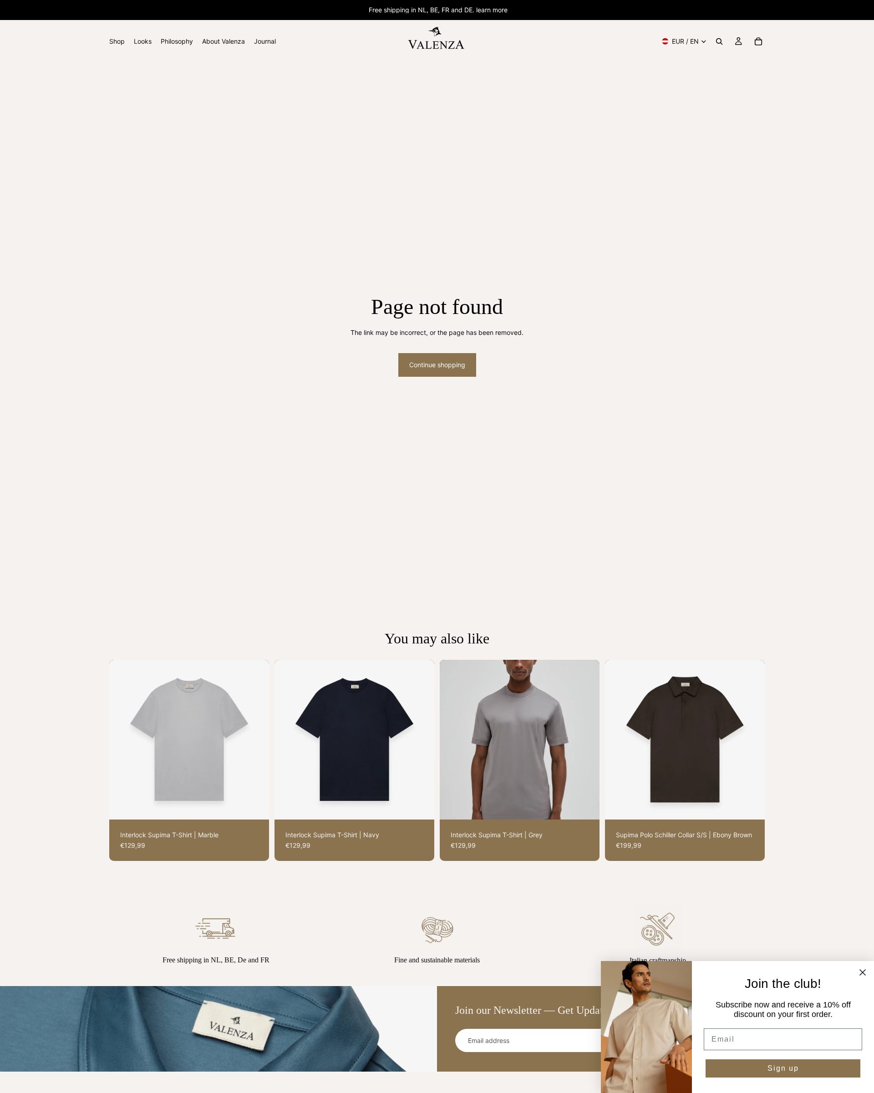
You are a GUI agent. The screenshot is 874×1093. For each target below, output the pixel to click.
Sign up (783, 1068)
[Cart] (758, 41)
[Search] (719, 41)
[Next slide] (255, 739)
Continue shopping (437, 365)
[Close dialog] (862, 972)
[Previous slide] (123, 739)
